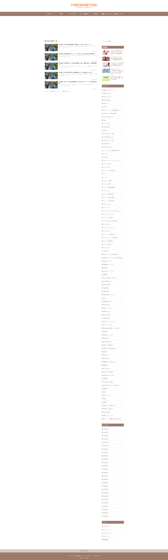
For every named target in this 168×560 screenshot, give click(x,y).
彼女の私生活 (106, 304)
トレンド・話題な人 (108, 180)
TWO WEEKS (106, 127)
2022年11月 (106, 442)
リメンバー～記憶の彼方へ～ (110, 234)
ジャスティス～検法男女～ (109, 170)
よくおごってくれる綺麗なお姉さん (111, 150)
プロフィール (106, 536)
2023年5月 (105, 429)
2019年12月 (106, 492)
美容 (104, 392)
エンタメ (105, 153)
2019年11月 (106, 496)
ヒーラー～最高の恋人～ (109, 194)
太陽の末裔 (105, 288)
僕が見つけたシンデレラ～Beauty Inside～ (113, 257)
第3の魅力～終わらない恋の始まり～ (112, 385)
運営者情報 (105, 539)
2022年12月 (106, 439)
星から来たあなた (107, 341)
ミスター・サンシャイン (109, 214)
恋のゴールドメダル (108, 324)
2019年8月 (105, 506)
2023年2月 (105, 432)
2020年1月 (105, 489)
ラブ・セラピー (107, 231)
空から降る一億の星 (108, 382)
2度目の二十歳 (106, 93)
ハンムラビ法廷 (107, 184)
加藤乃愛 (105, 274)
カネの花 (105, 157)
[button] (122, 41)
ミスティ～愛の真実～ (108, 217)
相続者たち (105, 365)
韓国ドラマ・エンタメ (108, 415)
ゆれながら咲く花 (107, 147)
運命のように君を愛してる (109, 405)
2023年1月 (105, 435)
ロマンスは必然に (107, 244)
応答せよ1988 (106, 314)
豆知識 (104, 402)
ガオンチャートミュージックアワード (112, 160)
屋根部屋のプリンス (108, 301)
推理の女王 (105, 338)
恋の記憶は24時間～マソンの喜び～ (111, 328)
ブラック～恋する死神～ (109, 197)
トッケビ (105, 177)
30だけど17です (107, 96)
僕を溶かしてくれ (107, 261)
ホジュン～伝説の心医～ (109, 200)
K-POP (105, 106)
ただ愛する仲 (106, 143)
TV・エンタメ (106, 123)
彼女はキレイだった (108, 308)
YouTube (105, 130)
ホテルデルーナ (107, 204)
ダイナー (105, 174)
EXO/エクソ (106, 103)
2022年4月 (105, 465)
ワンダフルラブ (107, 247)
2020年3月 (105, 482)
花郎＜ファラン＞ (107, 395)
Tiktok (104, 120)
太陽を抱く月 (106, 291)
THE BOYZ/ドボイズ (108, 116)
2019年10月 (106, 499)
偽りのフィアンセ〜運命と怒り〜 (111, 254)
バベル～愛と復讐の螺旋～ (109, 187)
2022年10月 (106, 445)
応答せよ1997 (106, 318)
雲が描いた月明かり (108, 408)
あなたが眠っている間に (109, 133)
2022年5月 (105, 462)
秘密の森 (105, 378)
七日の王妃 (105, 251)
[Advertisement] (84, 27)
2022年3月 (105, 469)
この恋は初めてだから (108, 137)
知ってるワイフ (107, 368)
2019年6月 (105, 512)
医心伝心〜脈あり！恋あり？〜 (110, 278)
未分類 (104, 351)
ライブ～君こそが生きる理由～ (110, 220)
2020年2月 (105, 486)
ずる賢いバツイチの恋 (108, 140)
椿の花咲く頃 (106, 358)
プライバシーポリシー (108, 533)
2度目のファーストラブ (108, 90)
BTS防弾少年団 (107, 100)
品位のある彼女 (107, 284)
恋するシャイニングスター (109, 321)
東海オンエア (106, 355)
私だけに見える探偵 (108, 371)
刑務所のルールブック (108, 264)
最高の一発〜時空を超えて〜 (110, 348)
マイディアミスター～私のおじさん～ (112, 210)
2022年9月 (105, 449)
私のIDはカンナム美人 (108, 375)
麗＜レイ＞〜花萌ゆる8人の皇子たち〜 (112, 418)
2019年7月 (105, 509)
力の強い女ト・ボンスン (109, 271)
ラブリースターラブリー (109, 227)
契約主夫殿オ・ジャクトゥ (109, 294)
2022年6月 (105, 459)
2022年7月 (105, 455)
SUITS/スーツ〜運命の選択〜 (110, 113)
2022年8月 (105, 452)
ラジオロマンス (107, 224)
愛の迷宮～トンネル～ (108, 335)
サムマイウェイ (107, 167)
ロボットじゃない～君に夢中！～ (111, 237)
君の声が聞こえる (107, 281)
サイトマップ (106, 529)
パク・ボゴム (106, 190)
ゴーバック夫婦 (107, 163)
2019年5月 (105, 516)
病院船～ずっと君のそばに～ (110, 361)
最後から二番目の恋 (108, 345)
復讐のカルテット (107, 311)
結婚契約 (105, 388)
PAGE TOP (84, 551)
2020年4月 (105, 479)
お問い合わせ (106, 526)
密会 (104, 298)
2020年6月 (105, 472)
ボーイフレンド (107, 207)
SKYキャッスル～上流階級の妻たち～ (112, 110)
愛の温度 (105, 331)
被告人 (104, 398)
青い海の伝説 (106, 412)
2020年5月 (105, 476)
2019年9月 (105, 502)
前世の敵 (105, 267)
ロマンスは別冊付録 (108, 241)
